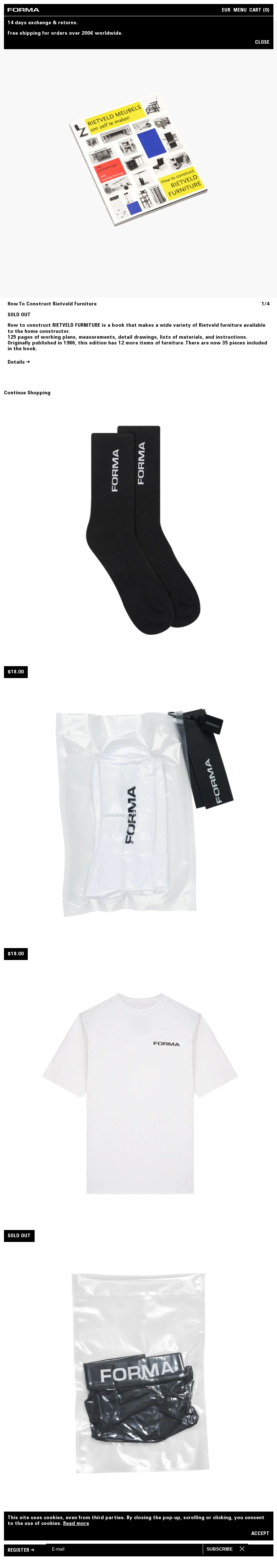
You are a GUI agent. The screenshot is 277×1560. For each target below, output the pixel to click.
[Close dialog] (248, 1549)
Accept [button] (260, 1534)
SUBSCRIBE (220, 1549)
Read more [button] (76, 1523)
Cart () (259, 10)
